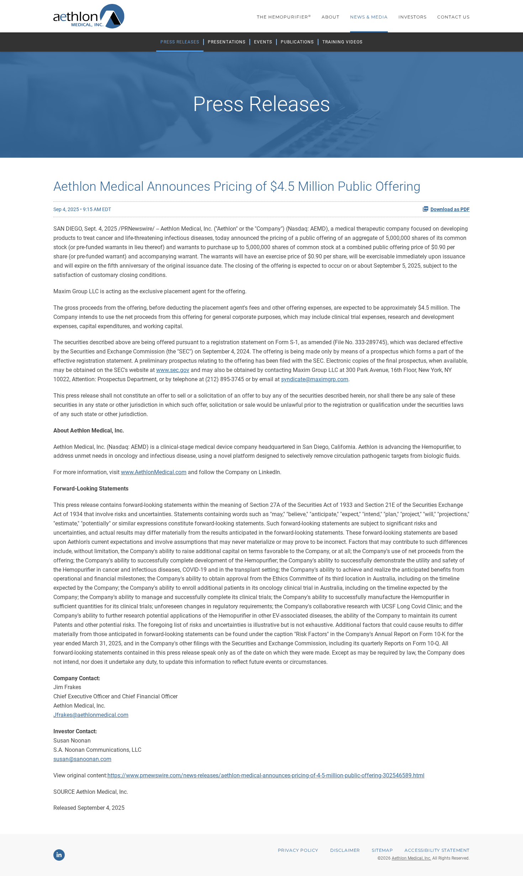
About (330, 17)
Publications (297, 42)
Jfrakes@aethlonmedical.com (90, 715)
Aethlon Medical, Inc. (411, 858)
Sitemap (382, 850)
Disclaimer (345, 850)
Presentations (226, 42)
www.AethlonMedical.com (153, 472)
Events (263, 42)
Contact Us (453, 17)
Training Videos (342, 42)
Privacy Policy (298, 850)
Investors (412, 17)
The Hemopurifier (284, 17)
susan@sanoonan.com (82, 759)
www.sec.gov (172, 370)
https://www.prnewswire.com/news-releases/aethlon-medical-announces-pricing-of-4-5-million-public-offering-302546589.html (265, 775)
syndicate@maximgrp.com (314, 379)
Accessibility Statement (437, 850)
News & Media (369, 17)
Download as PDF (450, 209)
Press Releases (179, 42)
